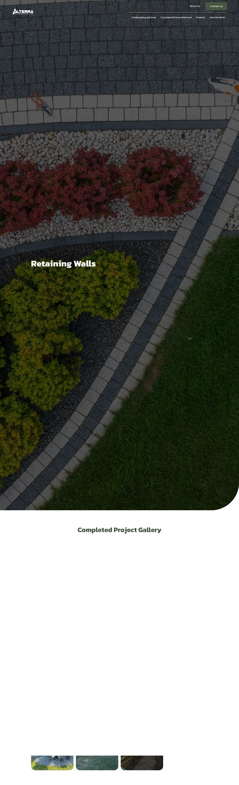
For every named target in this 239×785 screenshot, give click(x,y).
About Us (195, 6)
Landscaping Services (144, 17)
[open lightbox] (52, 566)
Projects (200, 17)
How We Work (217, 17)
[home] (23, 11)
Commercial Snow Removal (176, 17)
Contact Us (216, 6)
